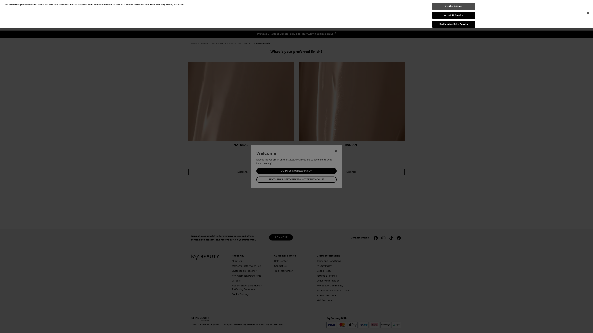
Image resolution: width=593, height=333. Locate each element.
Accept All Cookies (453, 15)
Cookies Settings (453, 6)
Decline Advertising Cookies (453, 24)
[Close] (588, 13)
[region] (296, 14)
